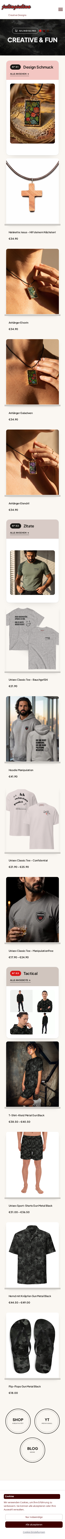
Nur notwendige (34, 1517)
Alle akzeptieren (34, 1524)
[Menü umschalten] (61, 9)
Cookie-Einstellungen (34, 1532)
